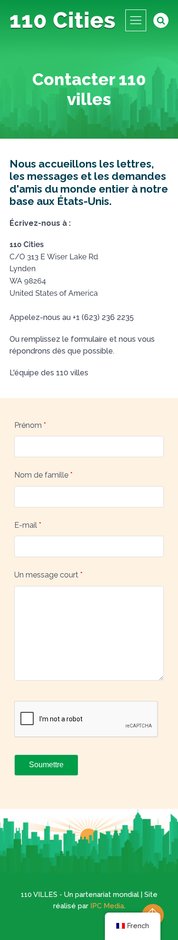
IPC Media (107, 906)
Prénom (30, 425)
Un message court (48, 574)
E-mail (27, 525)
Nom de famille (43, 474)
